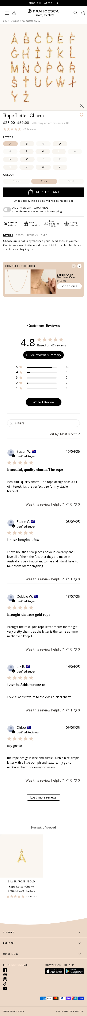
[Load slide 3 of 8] (33, 110)
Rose (44, 181)
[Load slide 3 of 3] (11, 110)
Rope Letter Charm (21, 886)
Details (8, 235)
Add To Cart (69, 286)
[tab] (8, 235)
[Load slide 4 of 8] (54, 110)
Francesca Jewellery (74, 1011)
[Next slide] (79, 266)
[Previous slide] (73, 266)
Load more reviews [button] (43, 797)
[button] (6, 12)
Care (44, 235)
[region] (42, 367)
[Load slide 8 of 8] (76, 110)
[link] (19, 129)
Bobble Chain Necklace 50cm (66, 276)
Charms (15, 21)
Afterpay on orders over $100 (51, 123)
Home (6, 21)
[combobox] (64, 434)
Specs (19, 235)
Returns (32, 235)
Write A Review (43, 402)
